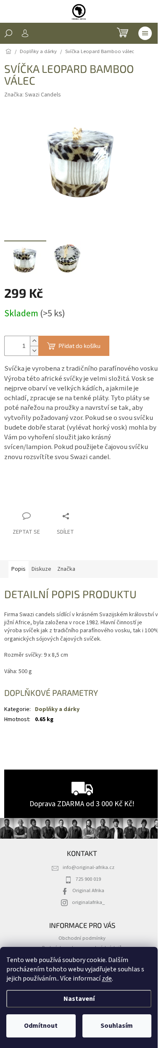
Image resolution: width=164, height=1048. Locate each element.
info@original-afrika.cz (88, 867)
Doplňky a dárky (57, 709)
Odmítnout (41, 1025)
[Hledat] (8, 33)
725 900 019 (88, 879)
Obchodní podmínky (82, 938)
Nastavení (79, 998)
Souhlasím (117, 1025)
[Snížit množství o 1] (34, 351)
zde (107, 978)
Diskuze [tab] (41, 569)
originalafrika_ (88, 902)
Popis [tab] (18, 569)
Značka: (32, 95)
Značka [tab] (66, 569)
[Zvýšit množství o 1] (34, 341)
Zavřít (49, 500)
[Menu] (145, 33)
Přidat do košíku (79, 345)
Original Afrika (88, 890)
